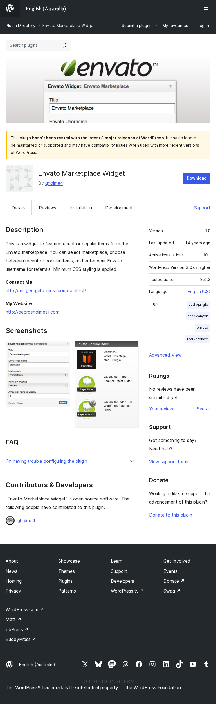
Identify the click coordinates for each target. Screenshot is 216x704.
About (12, 561)
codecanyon (197, 316)
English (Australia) (37, 664)
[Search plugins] (65, 45)
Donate (173, 581)
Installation (80, 208)
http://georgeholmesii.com (32, 312)
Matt (13, 619)
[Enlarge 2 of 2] (131, 348)
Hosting (14, 581)
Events (170, 571)
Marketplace (197, 339)
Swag (172, 591)
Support (202, 208)
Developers (122, 581)
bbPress (17, 629)
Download (197, 178)
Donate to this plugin (170, 515)
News (11, 571)
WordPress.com (25, 609)
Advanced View (165, 355)
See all (203, 409)
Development (119, 208)
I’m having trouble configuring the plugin (46, 461)
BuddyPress (21, 639)
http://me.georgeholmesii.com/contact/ (46, 290)
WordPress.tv (127, 591)
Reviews (47, 208)
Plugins (65, 581)
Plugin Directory (20, 25)
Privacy (13, 591)
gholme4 (54, 183)
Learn (116, 561)
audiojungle (198, 304)
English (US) (199, 291)
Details (19, 208)
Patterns (67, 591)
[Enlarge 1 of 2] (62, 348)
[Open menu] (207, 8)
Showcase (69, 561)
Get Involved (176, 561)
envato (202, 327)
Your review (161, 409)
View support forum (169, 461)
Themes (66, 571)
